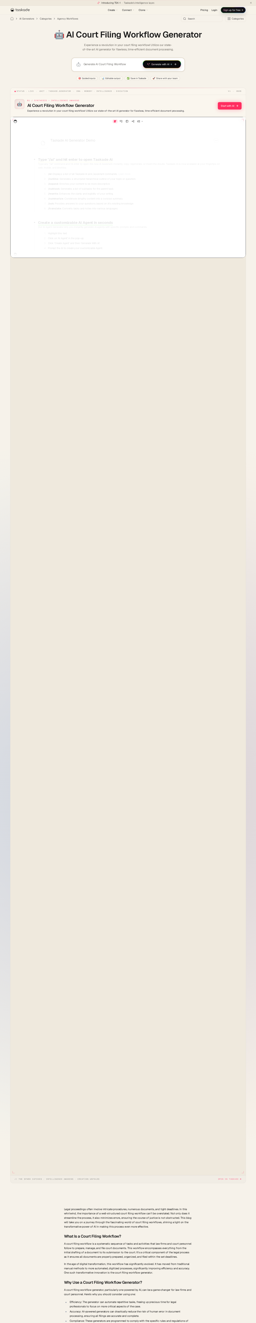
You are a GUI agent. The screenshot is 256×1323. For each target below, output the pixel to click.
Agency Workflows (67, 18)
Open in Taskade (228, 1179)
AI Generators (26, 18)
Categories (46, 18)
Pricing (204, 10)
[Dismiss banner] (251, 3)
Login (214, 10)
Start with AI (227, 105)
